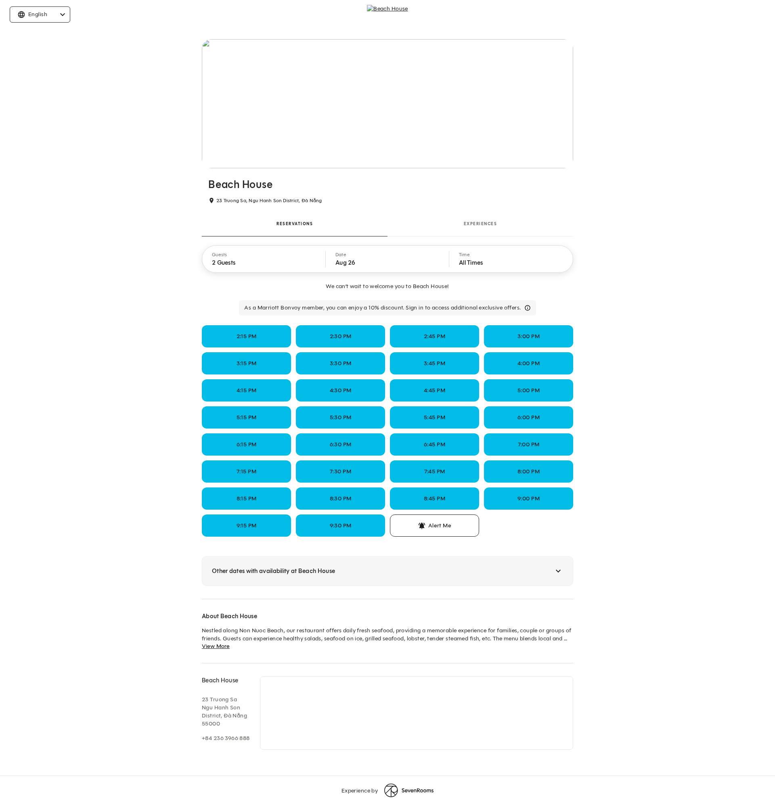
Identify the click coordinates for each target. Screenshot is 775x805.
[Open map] (416, 713)
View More (216, 646)
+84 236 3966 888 (226, 738)
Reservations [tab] (294, 223)
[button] (264, 259)
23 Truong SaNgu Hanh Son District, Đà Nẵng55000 (224, 711)
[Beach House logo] (387, 14)
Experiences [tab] (480, 223)
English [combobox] (37, 14)
